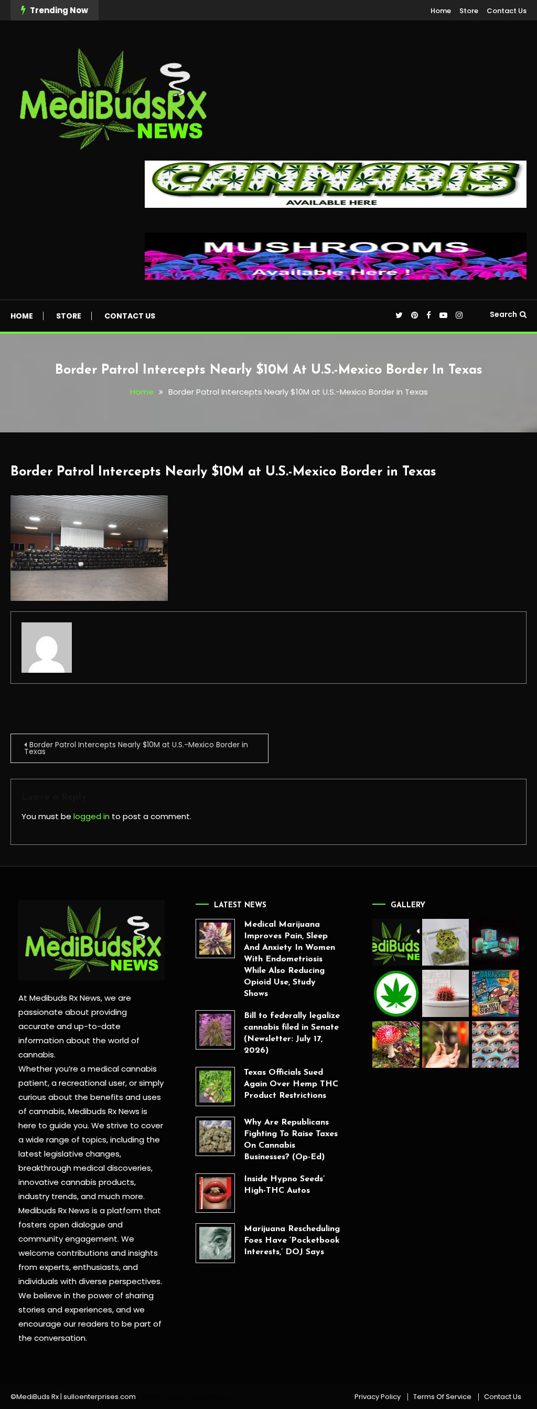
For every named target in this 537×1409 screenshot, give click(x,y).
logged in (91, 816)
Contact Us (507, 11)
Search (503, 314)
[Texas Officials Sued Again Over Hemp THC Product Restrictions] (215, 1086)
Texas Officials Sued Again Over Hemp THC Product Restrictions (291, 1084)
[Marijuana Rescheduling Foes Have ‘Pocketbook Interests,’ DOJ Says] (215, 1243)
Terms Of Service (442, 1397)
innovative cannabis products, (77, 1182)
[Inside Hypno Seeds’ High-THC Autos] (215, 1193)
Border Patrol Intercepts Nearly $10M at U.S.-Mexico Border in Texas (223, 472)
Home (441, 11)
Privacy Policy (378, 1397)
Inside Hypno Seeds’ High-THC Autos (284, 1185)
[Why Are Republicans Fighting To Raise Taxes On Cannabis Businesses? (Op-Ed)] (215, 1136)
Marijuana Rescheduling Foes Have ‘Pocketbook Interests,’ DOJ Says (292, 1240)
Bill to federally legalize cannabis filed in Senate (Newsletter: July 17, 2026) (292, 1033)
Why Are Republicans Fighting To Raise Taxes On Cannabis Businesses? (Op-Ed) (291, 1139)
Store (468, 11)
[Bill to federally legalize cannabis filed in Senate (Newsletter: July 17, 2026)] (215, 1030)
